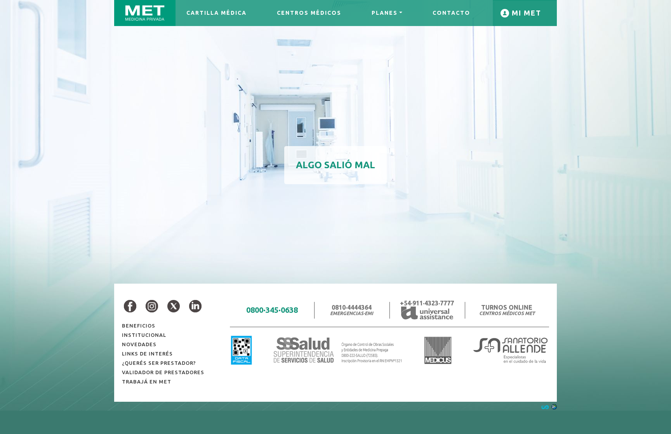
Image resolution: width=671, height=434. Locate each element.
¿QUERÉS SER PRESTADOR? (159, 363)
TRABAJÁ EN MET (146, 381)
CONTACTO (451, 13)
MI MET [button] (525, 13)
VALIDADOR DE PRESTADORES (163, 372)
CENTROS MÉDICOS (309, 13)
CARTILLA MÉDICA (216, 13)
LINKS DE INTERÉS (147, 353)
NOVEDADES (139, 344)
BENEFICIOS (138, 325)
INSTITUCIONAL (144, 335)
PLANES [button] (385, 13)
